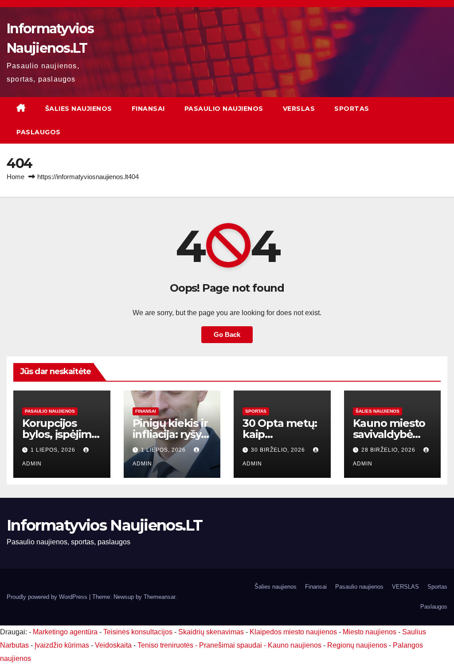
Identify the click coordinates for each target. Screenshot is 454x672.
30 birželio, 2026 (279, 450)
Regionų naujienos (357, 645)
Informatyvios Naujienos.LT (104, 525)
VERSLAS (299, 109)
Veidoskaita (113, 645)
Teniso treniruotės (165, 645)
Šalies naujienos (78, 109)
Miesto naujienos (369, 632)
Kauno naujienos (294, 645)
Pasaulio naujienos (223, 109)
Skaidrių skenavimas (211, 632)
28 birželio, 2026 (389, 450)
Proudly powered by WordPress (48, 597)
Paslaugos (38, 132)
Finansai (148, 109)
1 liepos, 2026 (54, 450)
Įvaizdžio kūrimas (62, 645)
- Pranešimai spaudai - (231, 645)
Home (15, 176)
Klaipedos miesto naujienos (293, 632)
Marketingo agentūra (65, 632)
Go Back (227, 334)
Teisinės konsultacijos (137, 632)
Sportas (351, 109)
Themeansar (159, 597)
